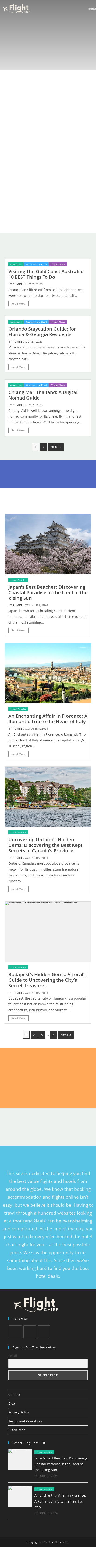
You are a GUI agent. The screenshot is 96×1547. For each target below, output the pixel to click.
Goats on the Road (36, 264)
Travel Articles (18, 579)
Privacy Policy (18, 1412)
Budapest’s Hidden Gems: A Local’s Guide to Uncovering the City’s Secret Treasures (47, 980)
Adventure (16, 264)
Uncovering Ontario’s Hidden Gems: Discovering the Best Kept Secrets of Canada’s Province (45, 845)
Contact (14, 1394)
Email (12, 1355)
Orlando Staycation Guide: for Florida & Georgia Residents (42, 332)
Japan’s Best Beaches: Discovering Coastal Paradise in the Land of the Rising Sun (48, 592)
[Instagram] (44, 1331)
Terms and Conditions (25, 1421)
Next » (56, 447)
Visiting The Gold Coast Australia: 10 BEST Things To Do (46, 274)
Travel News (58, 264)
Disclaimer (16, 1430)
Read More (18, 304)
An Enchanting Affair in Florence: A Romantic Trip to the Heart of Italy (47, 719)
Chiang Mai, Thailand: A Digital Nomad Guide (43, 395)
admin (17, 284)
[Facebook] (29, 1331)
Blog (11, 1403)
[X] (15, 1331)
